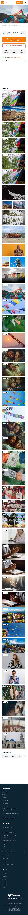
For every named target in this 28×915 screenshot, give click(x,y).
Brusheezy (5, 811)
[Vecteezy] (2, 2)
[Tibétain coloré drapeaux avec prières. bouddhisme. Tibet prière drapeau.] (13, 97)
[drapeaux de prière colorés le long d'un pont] (13, 310)
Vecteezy (4, 814)
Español (4, 895)
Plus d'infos (6, 60)
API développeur (6, 825)
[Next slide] (21, 775)
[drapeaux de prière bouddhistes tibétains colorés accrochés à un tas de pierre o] (10, 281)
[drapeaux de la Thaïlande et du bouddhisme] (13, 418)
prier (19, 775)
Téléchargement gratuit (14, 39)
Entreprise (5, 819)
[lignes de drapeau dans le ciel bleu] (13, 650)
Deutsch (4, 901)
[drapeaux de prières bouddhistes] (13, 433)
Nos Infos (4, 881)
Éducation (5, 822)
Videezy (4, 817)
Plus (3, 906)
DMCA (4, 849)
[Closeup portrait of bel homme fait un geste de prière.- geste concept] (13, 696)
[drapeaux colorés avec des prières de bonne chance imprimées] (13, 294)
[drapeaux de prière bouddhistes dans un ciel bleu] (13, 326)
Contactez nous (6, 878)
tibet (13, 775)
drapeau (6, 775)
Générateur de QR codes (8, 837)
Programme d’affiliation (8, 852)
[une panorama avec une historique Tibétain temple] (13, 242)
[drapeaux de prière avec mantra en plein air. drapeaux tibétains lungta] (13, 342)
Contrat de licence (7, 846)
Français (4, 904)
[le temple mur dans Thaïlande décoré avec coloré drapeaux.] (13, 540)
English (4, 892)
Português (5, 898)
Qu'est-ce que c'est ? (16, 57)
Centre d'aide (5, 875)
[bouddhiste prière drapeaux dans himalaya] (13, 113)
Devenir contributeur (7, 883)
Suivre (22, 33)
